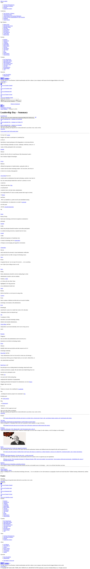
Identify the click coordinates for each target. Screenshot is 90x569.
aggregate (24, 202)
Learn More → (4, 81)
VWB (6, 278)
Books (3, 195)
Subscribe (9, 107)
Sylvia (2, 161)
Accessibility (6, 550)
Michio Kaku (6, 24)
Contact (5, 547)
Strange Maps (6, 68)
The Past (5, 47)
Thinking (5, 42)
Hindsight (5, 18)
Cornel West (6, 33)
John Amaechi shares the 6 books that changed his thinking (14, 448)
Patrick (30, 381)
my (5, 374)
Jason (2, 288)
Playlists (5, 7)
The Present (6, 48)
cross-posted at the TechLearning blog (9, 131)
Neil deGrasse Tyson (8, 25)
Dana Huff (3, 353)
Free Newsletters (7, 74)
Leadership (5, 43)
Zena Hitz (5, 28)
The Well (5, 65)
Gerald (2, 233)
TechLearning (6, 398)
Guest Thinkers (4, 109)
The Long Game (7, 64)
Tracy (2, 257)
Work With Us (6, 545)
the (24, 393)
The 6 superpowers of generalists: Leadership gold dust (13, 464)
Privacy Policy (6, 548)
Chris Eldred (3, 175)
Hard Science (6, 53)
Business (5, 39)
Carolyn (2, 295)
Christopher (3, 247)
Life (4, 51)
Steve (2, 269)
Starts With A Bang (7, 60)
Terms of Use (6, 549)
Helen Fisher (6, 34)
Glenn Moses (3, 324)
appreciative (17, 240)
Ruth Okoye (3, 365)
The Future (5, 49)
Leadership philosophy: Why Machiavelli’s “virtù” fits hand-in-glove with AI (18, 429)
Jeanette (2, 149)
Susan (2, 214)
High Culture (6, 45)
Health (4, 52)
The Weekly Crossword (8, 560)
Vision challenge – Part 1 (6, 470)
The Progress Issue (7, 14)
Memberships (6, 75)
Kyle (2, 305)
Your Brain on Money (8, 6)
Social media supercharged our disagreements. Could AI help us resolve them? (18, 421)
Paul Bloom (6, 31)
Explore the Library (7, 8)
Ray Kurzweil (6, 32)
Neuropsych (6, 40)
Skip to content (4, 1)
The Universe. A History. (8, 13)
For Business (4, 107)
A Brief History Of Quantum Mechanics (12, 16)
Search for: (3, 99)
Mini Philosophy (7, 62)
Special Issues (6, 54)
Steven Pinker (6, 29)
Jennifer (2, 223)
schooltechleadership (9, 206)
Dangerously (5, 403)
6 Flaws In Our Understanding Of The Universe (14, 17)
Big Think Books (7, 59)
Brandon (2, 334)
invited (8, 135)
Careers (5, 552)
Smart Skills (6, 44)
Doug (2, 343)
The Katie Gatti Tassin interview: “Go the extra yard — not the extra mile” (17, 455)
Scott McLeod (4, 116)
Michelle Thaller (7, 27)
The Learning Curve (7, 63)
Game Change (6, 19)
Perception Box (6, 67)
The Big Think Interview (8, 4)
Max (11, 185)
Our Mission (6, 544)
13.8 (4, 69)
